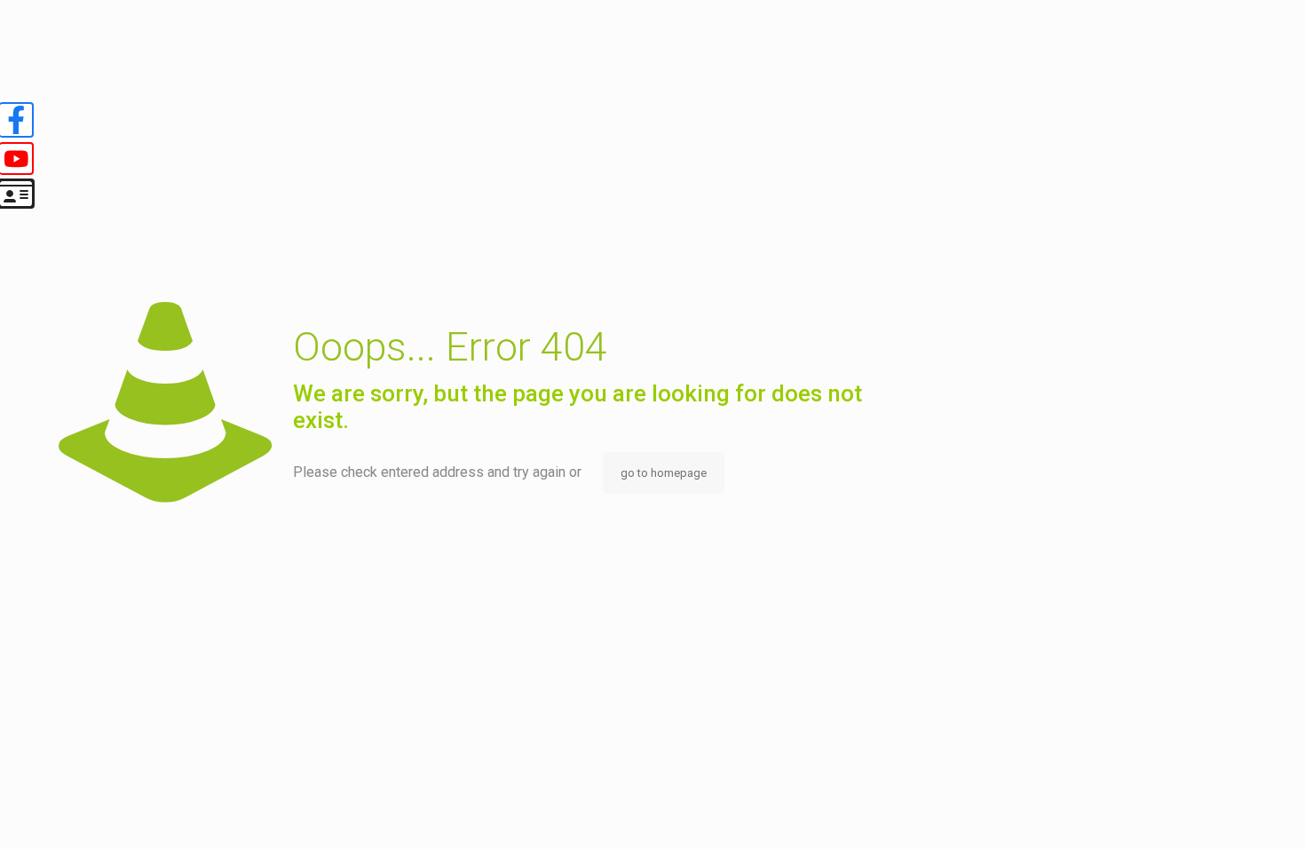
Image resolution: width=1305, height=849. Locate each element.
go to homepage (664, 473)
